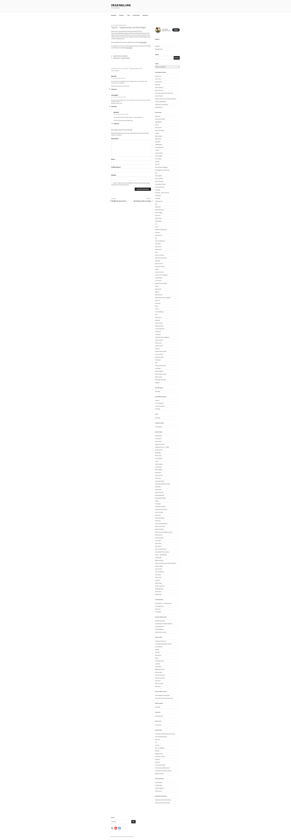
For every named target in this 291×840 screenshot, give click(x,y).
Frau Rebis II (158, 195)
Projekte (121, 15)
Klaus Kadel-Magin (159, 518)
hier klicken (129, 48)
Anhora (157, 124)
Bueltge (157, 649)
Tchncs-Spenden (159, 403)
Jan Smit (157, 745)
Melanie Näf (158, 289)
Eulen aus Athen (159, 178)
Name (113, 159)
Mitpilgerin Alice (159, 753)
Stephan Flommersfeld (160, 351)
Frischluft (157, 739)
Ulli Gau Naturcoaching (160, 632)
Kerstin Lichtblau (159, 512)
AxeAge (157, 133)
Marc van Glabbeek (160, 748)
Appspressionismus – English (162, 447)
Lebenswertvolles (159, 626)
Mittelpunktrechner (160, 669)
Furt (156, 742)
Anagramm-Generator (160, 641)
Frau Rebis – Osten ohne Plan (162, 192)
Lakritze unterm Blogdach (161, 275)
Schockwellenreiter (160, 328)
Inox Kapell (157, 503)
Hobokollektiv (158, 221)
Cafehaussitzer (158, 782)
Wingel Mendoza (159, 588)
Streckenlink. (143, 42)
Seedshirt (157, 46)
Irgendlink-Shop (159, 49)
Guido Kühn (158, 486)
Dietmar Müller (158, 469)
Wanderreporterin (159, 773)
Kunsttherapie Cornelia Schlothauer (163, 623)
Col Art (156, 461)
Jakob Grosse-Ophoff (160, 506)
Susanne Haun (158, 569)
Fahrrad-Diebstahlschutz (161, 736)
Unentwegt (158, 368)
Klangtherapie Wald (160, 620)
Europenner (158, 478)
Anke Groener (158, 127)
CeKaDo (157, 150)
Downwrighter (158, 175)
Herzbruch (157, 215)
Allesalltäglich (158, 122)
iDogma (157, 501)
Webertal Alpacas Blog (160, 374)
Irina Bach (157, 232)
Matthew (157, 750)
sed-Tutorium (158, 611)
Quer (156, 314)
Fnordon (157, 400)
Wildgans (157, 382)
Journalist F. (158, 243)
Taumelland (158, 574)
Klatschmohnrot (159, 263)
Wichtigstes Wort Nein (160, 379)
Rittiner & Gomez (159, 560)
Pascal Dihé (158, 540)
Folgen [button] (176, 30)
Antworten (114, 89)
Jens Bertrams (158, 81)
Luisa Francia (158, 280)
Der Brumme (158, 76)
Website (113, 175)
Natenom (157, 300)
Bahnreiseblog (158, 136)
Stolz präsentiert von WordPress (126, 836)
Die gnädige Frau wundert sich (162, 170)
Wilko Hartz (158, 686)
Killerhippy (157, 84)
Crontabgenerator (159, 606)
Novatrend (157, 303)
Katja (156, 252)
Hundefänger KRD (159, 495)
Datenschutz (114, 836)
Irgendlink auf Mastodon (161, 229)
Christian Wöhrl (159, 153)
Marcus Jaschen (159, 90)
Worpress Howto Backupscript (162, 802)
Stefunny (157, 348)
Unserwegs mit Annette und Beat (163, 770)
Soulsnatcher (158, 343)
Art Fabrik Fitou (158, 450)
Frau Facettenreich (159, 187)
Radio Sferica (158, 317)
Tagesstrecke (125, 58)
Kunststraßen (136, 15)
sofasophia (114, 95)
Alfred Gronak (158, 435)
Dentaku (157, 161)
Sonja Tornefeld (159, 96)
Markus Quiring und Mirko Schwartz (163, 532)
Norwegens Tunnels (160, 756)
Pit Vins (157, 309)
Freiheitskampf (158, 201)
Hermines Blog (158, 212)
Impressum (145, 15)
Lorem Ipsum (158, 666)
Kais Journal (158, 246)
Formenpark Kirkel (159, 481)
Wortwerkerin (158, 791)
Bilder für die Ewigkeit (120, 56)
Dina (156, 173)
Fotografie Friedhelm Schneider (162, 484)
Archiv (157, 63)
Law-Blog (157, 663)
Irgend (124, 25)
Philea (156, 306)
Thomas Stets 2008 (160, 765)
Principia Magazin (159, 311)
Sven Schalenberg (159, 571)
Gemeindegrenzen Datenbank (162, 695)
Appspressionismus (160, 444)
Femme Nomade (159, 181)
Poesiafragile (158, 557)
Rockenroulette (159, 323)
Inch (156, 224)
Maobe (157, 286)
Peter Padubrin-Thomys (161, 549)
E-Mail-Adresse (116, 167)
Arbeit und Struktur (159, 130)
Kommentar (115, 138)
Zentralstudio (158, 594)
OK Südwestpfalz (159, 537)
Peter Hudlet (158, 546)
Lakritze (157, 269)
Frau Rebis (157, 190)
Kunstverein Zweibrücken (161, 523)
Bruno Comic (158, 455)
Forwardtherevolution (160, 184)
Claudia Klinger (158, 156)
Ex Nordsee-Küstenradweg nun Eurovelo (165, 733)
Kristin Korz (158, 520)
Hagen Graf (158, 207)
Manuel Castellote (159, 529)
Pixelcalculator (158, 672)
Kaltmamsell (158, 249)
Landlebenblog (158, 277)
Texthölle (157, 580)
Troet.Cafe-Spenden (160, 406)
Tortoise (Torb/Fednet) (160, 101)
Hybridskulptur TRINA (160, 498)
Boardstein (157, 141)
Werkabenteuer (159, 107)
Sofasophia (158, 334)
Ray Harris (157, 762)
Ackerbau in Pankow (160, 119)
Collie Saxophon (159, 464)
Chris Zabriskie (158, 458)
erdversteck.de (158, 475)
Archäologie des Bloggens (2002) (163, 644)
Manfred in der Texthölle (161, 283)
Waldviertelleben (159, 371)
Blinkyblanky (158, 139)
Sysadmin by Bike (159, 357)
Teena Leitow (158, 577)
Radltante (157, 320)
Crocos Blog (158, 158)
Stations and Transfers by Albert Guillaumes (165, 98)
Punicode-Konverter (160, 675)
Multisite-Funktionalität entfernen (163, 800)
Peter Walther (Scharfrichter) (162, 552)
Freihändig (157, 198)
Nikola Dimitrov (159, 535)
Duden (156, 658)
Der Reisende (158, 467)
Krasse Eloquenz (159, 87)
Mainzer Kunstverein (160, 526)
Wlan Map (157, 391)
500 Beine (157, 116)
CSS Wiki (157, 652)
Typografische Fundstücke (161, 104)
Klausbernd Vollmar (160, 266)
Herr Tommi (158, 79)
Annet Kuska (158, 441)
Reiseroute (116, 58)
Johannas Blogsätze (160, 241)
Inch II (156, 226)
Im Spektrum (158, 725)
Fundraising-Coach (159, 661)
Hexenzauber (158, 218)
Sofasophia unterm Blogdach (162, 337)
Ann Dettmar (158, 438)
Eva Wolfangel (158, 426)
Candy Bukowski (159, 147)
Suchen (157, 54)
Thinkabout (158, 360)
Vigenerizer (158, 680)
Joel (156, 238)
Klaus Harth (158, 515)
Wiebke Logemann (159, 586)
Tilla (156, 362)
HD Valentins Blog (159, 209)
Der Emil (113, 76)
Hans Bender (158, 489)
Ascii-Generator (159, 646)
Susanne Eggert (159, 566)
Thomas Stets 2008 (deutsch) (162, 768)
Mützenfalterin (158, 294)
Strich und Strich (159, 354)
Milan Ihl (157, 292)
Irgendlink (121, 5)
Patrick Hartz (158, 543)
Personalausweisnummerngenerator (164, 93)
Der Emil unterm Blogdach (161, 167)
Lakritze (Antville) (159, 272)
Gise (156, 204)
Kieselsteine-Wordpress (161, 258)
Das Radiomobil (159, 716)
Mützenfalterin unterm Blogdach (163, 297)
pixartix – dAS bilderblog (161, 554)
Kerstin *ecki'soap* (159, 255)
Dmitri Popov (158, 472)
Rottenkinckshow (159, 326)
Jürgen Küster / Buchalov (161, 509)
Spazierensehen (159, 345)
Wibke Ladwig (158, 377)
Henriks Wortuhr (159, 492)
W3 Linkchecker (159, 683)
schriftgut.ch (158, 331)
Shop (128, 15)
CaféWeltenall (158, 144)
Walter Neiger (158, 583)
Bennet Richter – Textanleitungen (163, 603)
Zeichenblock (158, 591)
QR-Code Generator (160, 678)
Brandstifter (158, 452)
